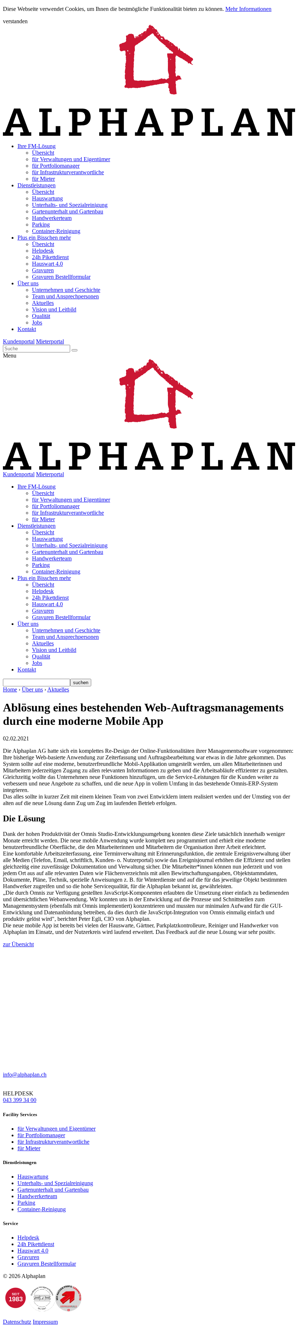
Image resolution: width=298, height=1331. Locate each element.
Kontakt (26, 329)
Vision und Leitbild (54, 309)
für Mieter (43, 179)
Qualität (41, 316)
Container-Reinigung (56, 231)
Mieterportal (50, 341)
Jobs (37, 322)
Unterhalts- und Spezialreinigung (70, 205)
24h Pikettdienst (50, 257)
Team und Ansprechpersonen (65, 296)
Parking (41, 224)
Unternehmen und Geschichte (66, 290)
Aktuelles (43, 303)
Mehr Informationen (248, 9)
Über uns (28, 283)
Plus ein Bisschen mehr (44, 237)
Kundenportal (19, 341)
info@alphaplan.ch (25, 1074)
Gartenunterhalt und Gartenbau (67, 211)
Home (10, 689)
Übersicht (43, 153)
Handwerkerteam (52, 218)
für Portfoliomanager (56, 166)
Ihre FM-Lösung (36, 146)
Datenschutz (17, 1322)
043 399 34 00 (19, 1100)
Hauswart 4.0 (47, 264)
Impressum (45, 1322)
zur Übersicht (18, 944)
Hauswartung (47, 198)
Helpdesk (43, 251)
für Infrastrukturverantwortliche (68, 172)
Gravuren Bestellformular (61, 277)
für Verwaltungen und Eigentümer (71, 159)
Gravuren (43, 270)
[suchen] (74, 350)
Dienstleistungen (36, 185)
